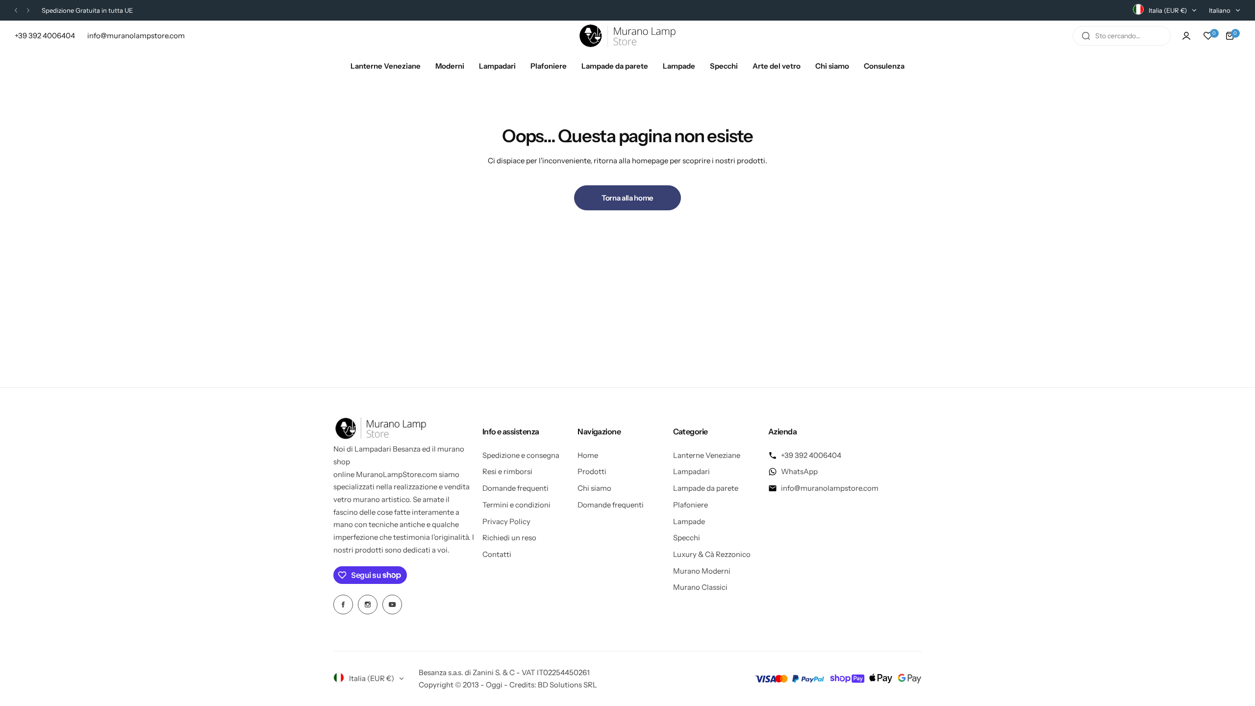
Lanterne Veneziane (706, 455)
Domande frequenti (515, 488)
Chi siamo (594, 488)
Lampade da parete (705, 488)
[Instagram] (367, 604)
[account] (1186, 36)
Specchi (686, 537)
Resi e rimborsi (507, 471)
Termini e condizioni (516, 504)
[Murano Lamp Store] (627, 36)
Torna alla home (627, 197)
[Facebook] (343, 604)
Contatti (496, 554)
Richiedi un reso (509, 537)
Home (587, 455)
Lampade (689, 521)
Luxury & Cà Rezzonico (712, 554)
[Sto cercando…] (1086, 36)
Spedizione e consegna (520, 455)
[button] (16, 10)
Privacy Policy (506, 521)
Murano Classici (700, 587)
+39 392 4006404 (811, 455)
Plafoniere (690, 504)
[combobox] (1122, 36)
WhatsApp (799, 471)
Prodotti (591, 471)
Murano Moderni (701, 571)
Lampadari (691, 471)
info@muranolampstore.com (829, 488)
